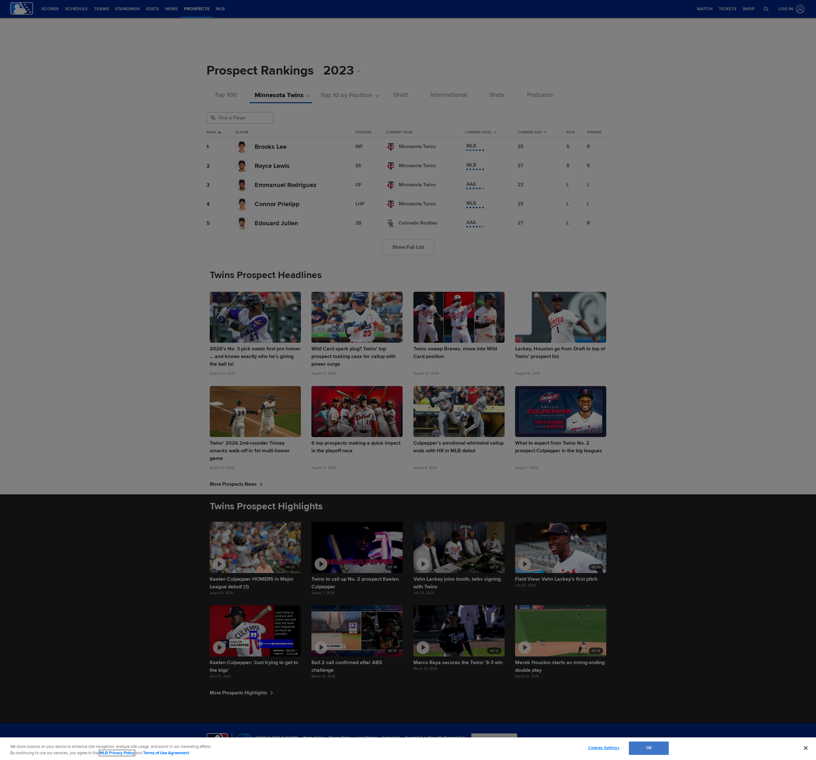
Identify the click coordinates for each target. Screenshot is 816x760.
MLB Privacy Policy (117, 753)
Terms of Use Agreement (166, 753)
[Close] (806, 748)
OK (649, 747)
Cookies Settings (603, 747)
